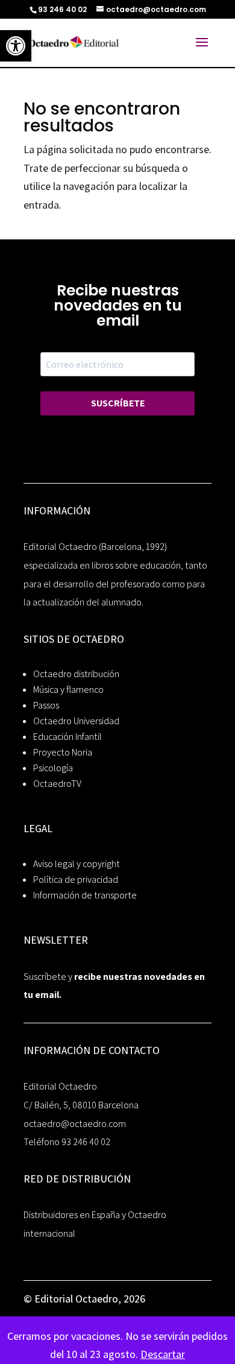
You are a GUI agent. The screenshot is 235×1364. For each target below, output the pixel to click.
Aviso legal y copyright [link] (76, 863)
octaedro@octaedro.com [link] (75, 1123)
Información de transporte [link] (85, 895)
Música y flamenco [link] (68, 689)
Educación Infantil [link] (67, 736)
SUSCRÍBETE (118, 403)
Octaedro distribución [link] (76, 674)
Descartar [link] (162, 1354)
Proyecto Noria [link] (62, 752)
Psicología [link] (53, 768)
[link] (15, 46)
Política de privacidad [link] (75, 879)
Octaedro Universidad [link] (76, 721)
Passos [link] (46, 705)
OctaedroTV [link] (57, 783)
